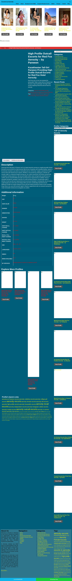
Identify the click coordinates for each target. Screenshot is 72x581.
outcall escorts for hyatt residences (41, 417)
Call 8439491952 (18, 579)
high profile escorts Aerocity (64, 558)
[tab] (6, 160)
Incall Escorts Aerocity (60, 69)
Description (6, 160)
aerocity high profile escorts (38, 94)
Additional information (17, 160)
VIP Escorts (58, 78)
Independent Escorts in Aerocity (63, 70)
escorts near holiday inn (40, 411)
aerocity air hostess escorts (10, 399)
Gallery (53, 3)
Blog (69, 3)
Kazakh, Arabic (17, 248)
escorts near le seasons (28, 413)
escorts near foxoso (31, 411)
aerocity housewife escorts (27, 404)
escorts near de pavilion (23, 411)
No (14, 216)
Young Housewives (60, 79)
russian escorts (58, 572)
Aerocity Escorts (59, 56)
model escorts (62, 569)
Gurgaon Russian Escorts (43, 3)
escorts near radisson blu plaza (37, 413)
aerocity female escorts (29, 401)
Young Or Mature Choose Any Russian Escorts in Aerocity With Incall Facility (63, 104)
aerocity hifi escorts (42, 401)
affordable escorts (60, 545)
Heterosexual (16, 212)
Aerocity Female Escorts (61, 59)
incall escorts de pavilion (15, 414)
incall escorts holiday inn (32, 414)
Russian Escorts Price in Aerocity (64, 575)
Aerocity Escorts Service (61, 57)
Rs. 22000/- (16, 239)
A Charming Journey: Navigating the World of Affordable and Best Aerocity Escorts (63, 111)
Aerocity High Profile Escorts (41, 90)
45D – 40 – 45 (16, 244)
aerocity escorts (14, 401)
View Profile (5, 34)
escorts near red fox (46, 413)
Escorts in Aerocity (8, 2)
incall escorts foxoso (22, 414)
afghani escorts (66, 545)
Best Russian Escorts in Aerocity (62, 546)
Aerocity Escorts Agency (60, 535)
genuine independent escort (62, 554)
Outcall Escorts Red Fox (46, 92)
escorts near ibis (11, 413)
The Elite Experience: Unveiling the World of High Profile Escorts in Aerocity (63, 121)
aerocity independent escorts (18, 407)
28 (14, 198)
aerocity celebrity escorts (27, 399)
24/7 (14, 258)
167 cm (15, 221)
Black (14, 203)
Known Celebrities (59, 73)
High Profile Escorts (60, 66)
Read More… (4, 570)
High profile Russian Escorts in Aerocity (63, 561)
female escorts (65, 551)
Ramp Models (58, 75)
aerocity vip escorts (13, 411)
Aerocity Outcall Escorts (34, 92)
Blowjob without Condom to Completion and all (25, 262)
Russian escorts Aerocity (61, 76)
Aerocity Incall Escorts (59, 541)
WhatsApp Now (54, 579)
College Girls (58, 62)
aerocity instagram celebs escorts (37, 407)
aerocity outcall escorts (26, 409)
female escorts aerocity (59, 553)
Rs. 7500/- (15, 226)
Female (15, 207)
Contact (64, 3)
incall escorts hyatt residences (43, 414)
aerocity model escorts (9, 409)
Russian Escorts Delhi (30, 3)
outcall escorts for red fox (42, 95)
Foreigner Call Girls (60, 65)
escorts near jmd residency (18, 413)
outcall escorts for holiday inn (27, 417)
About (21, 3)
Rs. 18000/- (16, 235)
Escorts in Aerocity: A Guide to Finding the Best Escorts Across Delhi (63, 85)
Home (17, 3)
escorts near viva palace (6, 414)
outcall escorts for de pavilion (7, 417)
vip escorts (56, 576)
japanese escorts (57, 569)
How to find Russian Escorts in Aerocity (60, 563)
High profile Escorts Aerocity (62, 67)
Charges (58, 3)
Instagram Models (59, 72)
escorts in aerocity (62, 550)
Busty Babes (58, 60)
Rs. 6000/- (15, 230)
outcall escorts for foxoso (16, 417)
